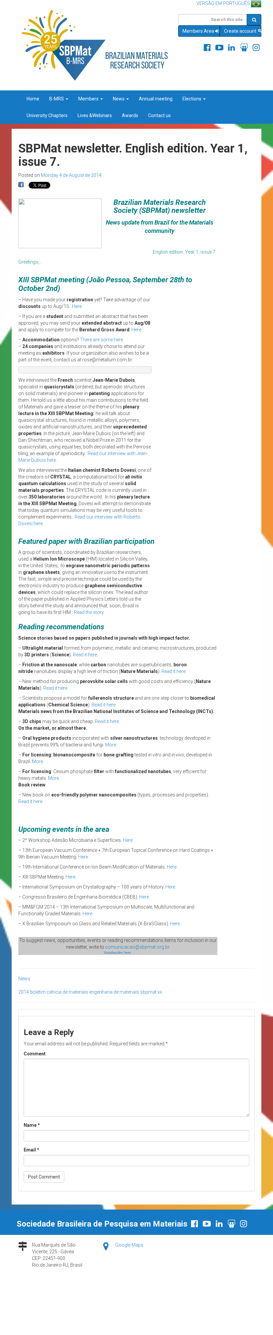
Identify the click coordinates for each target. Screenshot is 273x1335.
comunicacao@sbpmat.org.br (137, 947)
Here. (77, 306)
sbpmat (148, 992)
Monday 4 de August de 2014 (71, 175)
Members (89, 98)
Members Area (198, 31)
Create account (240, 31)
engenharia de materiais (114, 992)
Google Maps (129, 1245)
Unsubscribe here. (118, 952)
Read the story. (89, 612)
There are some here (101, 339)
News (119, 98)
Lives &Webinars (95, 115)
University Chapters (47, 115)
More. (110, 744)
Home (33, 98)
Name (32, 1125)
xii (159, 992)
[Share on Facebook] (21, 185)
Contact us (159, 115)
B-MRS (57, 98)
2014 (23, 992)
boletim (38, 992)
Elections (192, 98)
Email (31, 1149)
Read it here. (85, 654)
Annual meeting (155, 98)
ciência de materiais (67, 992)
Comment (35, 1053)
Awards (130, 115)
